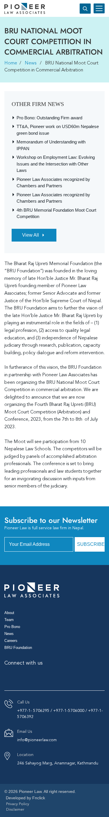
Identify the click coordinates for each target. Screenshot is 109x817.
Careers (10, 640)
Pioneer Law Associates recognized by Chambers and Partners (53, 182)
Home (10, 63)
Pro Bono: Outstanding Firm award (49, 117)
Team (9, 620)
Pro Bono (12, 627)
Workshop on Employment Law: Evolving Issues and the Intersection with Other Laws (56, 164)
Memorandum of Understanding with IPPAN (51, 145)
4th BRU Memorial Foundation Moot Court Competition (56, 213)
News (30, 63)
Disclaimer (15, 809)
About (9, 613)
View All (30, 235)
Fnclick (38, 798)
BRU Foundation (18, 647)
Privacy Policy (17, 804)
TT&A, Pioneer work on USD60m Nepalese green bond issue (58, 130)
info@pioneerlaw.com (37, 740)
